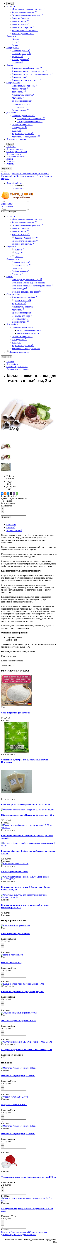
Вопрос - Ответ (14, 530)
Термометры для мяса (23, 133)
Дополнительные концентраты (27, 15)
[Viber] (14, 493)
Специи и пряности (22, 124)
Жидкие (16, 39)
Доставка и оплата (14, 149)
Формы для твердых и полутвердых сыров (33, 74)
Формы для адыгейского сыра (27, 68)
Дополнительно (20, 110)
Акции (9, 159)
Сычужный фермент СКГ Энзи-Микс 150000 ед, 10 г (26, 1049)
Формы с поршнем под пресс (26, 80)
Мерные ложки (20, 89)
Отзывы (10, 527)
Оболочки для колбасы (23, 115)
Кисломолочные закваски (25, 30)
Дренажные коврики (22, 101)
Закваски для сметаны (23, 33)
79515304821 (7, 206)
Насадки (16, 130)
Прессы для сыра (20, 107)
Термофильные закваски (24, 12)
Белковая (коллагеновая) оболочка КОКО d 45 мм (25, 804)
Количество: (6, 506)
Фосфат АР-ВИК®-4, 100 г (14, 1104)
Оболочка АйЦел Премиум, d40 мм (18, 1075)
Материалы (18, 98)
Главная (10, 361)
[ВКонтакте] (2, 493)
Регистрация (17, 188)
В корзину (6, 517)
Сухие (16, 42)
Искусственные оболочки (30, 330)
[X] (11, 493)
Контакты (11, 146)
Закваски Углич (20, 21)
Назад (10, 4)
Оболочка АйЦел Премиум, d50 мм (18, 1133)
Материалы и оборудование (26, 137)
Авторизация (18, 185)
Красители (17, 56)
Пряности (17, 63)
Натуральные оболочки (29, 333)
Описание (11, 524)
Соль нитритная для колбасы (15, 713)
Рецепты (10, 164)
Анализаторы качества (23, 95)
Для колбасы (12, 112)
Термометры (19, 92)
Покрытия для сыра (22, 104)
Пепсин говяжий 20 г (11, 962)
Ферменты (11, 36)
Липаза (16, 45)
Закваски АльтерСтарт (23, 27)
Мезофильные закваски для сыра (28, 9)
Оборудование (13, 82)
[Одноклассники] (5, 493)
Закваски (10, 6)
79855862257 (7, 204)
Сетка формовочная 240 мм (14, 871)
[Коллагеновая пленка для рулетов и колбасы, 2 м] (28, 440)
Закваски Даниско (21, 18)
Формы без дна (19, 77)
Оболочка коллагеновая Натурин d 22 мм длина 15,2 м (27, 815)
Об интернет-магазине (16, 151)
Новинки (10, 161)
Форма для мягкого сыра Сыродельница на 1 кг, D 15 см (28, 1177)
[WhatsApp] (17, 493)
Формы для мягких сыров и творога (29, 71)
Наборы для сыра (20, 59)
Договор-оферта (13, 154)
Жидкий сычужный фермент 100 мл (18, 1020)
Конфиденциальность (16, 156)
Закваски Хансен (21, 24)
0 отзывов (10, 478)
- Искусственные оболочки (31, 118)
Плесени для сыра (21, 53)
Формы (9, 65)
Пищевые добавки (21, 50)
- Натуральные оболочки (29, 121)
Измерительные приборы (24, 86)
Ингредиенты (12, 47)
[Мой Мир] (8, 493)
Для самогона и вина (16, 139)
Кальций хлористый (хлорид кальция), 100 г (22, 991)
